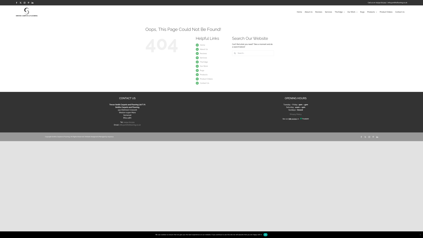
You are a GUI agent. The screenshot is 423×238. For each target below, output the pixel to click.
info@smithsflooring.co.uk (397, 3)
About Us (204, 49)
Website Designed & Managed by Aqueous (99, 137)
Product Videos (206, 79)
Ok (265, 234)
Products (204, 75)
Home (202, 45)
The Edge (204, 62)
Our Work (204, 66)
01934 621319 (128, 122)
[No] (420, 235)
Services (203, 58)
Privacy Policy (296, 114)
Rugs (202, 70)
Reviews (203, 53)
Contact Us (204, 83)
